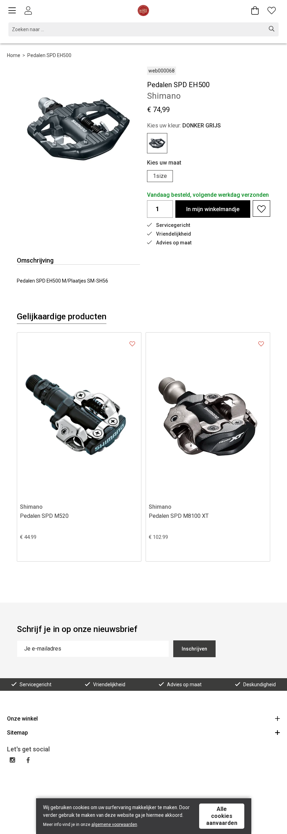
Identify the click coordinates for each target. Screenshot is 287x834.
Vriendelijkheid (173, 234)
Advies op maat (173, 242)
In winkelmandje (212, 209)
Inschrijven (194, 649)
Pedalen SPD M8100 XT (179, 516)
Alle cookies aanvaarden (221, 816)
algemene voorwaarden (114, 824)
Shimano (31, 506)
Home (13, 55)
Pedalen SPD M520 (44, 516)
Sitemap (17, 732)
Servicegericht (173, 225)
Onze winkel (22, 718)
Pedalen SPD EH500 (49, 55)
